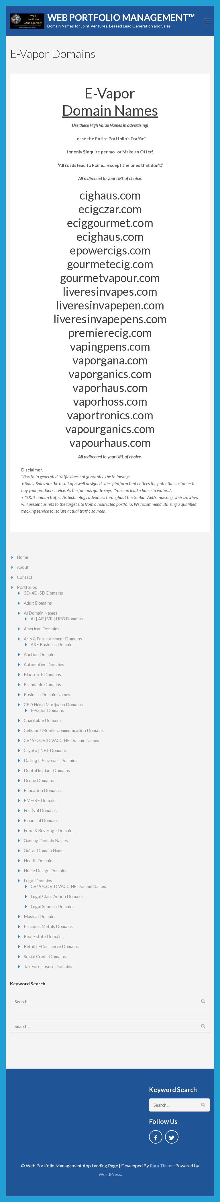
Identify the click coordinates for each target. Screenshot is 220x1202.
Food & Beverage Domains (49, 830)
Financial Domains (41, 820)
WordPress (110, 1174)
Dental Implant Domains (47, 770)
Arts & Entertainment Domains (53, 638)
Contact (24, 577)
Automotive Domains (44, 664)
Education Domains (42, 790)
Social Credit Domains (45, 956)
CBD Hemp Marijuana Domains (53, 704)
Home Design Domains (45, 870)
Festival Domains (40, 810)
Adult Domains (38, 602)
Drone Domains (39, 780)
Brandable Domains (42, 684)
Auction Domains (40, 654)
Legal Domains (38, 880)
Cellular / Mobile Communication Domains (64, 730)
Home (22, 557)
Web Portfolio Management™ (121, 17)
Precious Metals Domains (48, 926)
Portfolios (27, 587)
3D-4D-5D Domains (43, 592)
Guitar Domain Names (45, 850)
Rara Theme (162, 1165)
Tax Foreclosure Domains (48, 966)
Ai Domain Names (40, 612)
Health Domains (39, 860)
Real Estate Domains (44, 936)
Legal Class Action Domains (57, 896)
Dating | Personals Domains (50, 760)
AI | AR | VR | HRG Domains (57, 618)
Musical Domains (40, 916)
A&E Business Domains (52, 644)
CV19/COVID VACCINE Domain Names (61, 740)
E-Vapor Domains (47, 710)
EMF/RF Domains (41, 800)
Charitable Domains (43, 720)
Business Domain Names (47, 694)
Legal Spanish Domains (52, 906)
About (23, 567)
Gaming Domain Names (46, 840)
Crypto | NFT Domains (45, 750)
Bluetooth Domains (42, 674)
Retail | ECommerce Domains (51, 946)
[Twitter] (171, 1137)
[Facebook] (155, 1137)
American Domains (41, 628)
